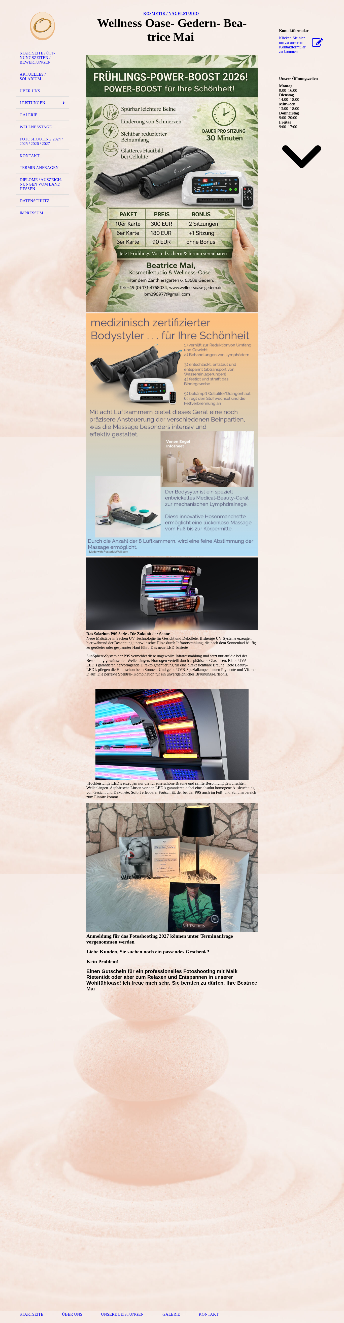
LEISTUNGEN (32, 103)
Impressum (31, 213)
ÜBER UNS (30, 91)
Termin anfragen (39, 167)
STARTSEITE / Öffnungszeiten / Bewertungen (37, 57)
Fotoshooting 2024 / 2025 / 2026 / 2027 (41, 141)
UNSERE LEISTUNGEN (122, 1314)
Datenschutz (34, 201)
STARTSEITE (31, 1314)
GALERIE (28, 115)
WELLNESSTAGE (36, 127)
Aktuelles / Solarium (33, 76)
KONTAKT (30, 156)
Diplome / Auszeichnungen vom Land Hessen (41, 184)
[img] (42, 26)
